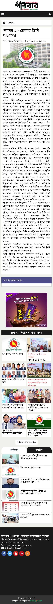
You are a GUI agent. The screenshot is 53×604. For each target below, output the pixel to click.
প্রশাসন (11, 22)
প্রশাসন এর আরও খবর (26, 442)
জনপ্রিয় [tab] (39, 450)
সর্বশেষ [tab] (14, 450)
